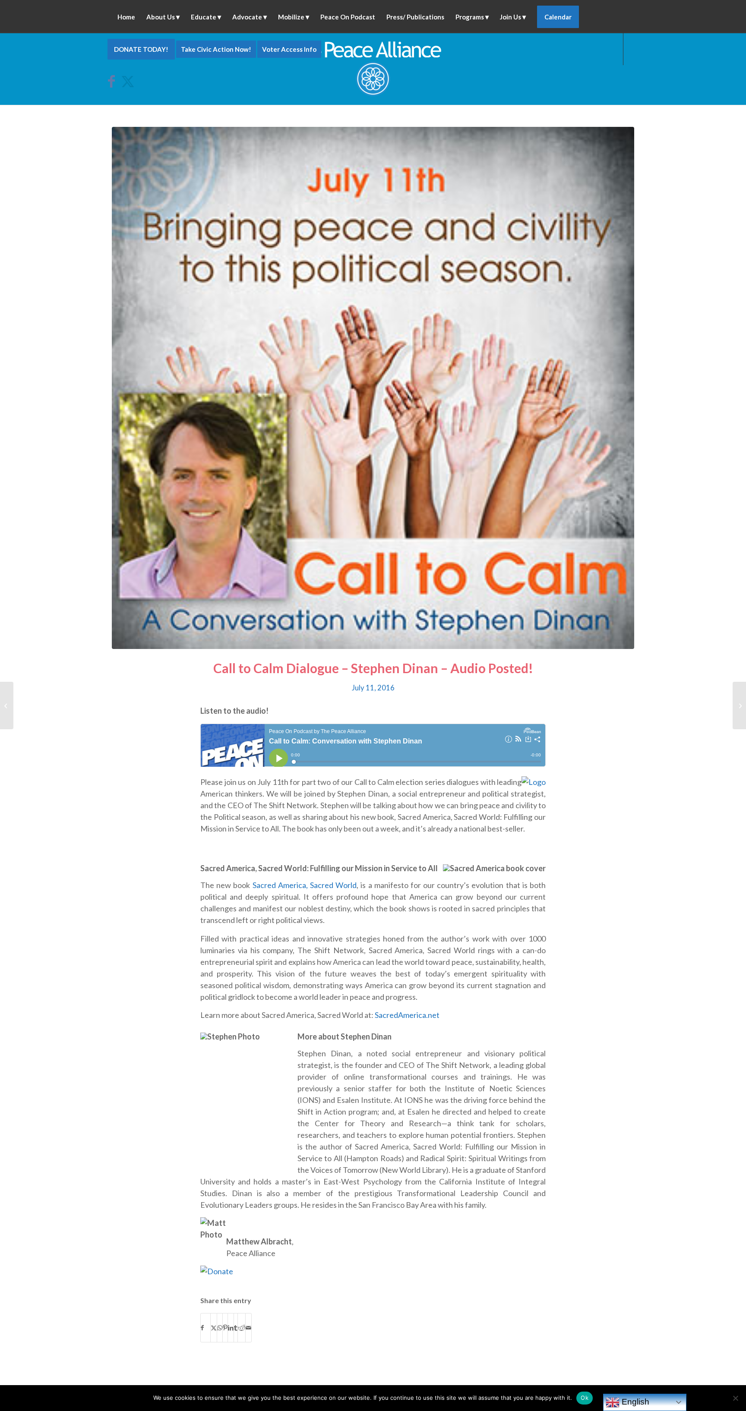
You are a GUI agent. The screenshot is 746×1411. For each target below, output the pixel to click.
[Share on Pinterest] (225, 1327)
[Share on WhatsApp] (219, 1327)
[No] (735, 1398)
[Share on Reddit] (241, 1327)
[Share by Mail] (248, 1327)
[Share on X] (214, 1327)
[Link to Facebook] (114, 81)
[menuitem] (126, 16)
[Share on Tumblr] (235, 1327)
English (634, 1401)
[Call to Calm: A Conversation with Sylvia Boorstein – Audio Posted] (6, 705)
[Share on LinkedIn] (231, 1327)
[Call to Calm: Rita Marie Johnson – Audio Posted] (739, 705)
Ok (584, 1397)
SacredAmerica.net (407, 1015)
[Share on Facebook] (205, 1327)
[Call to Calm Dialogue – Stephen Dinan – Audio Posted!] (373, 388)
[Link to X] (127, 81)
